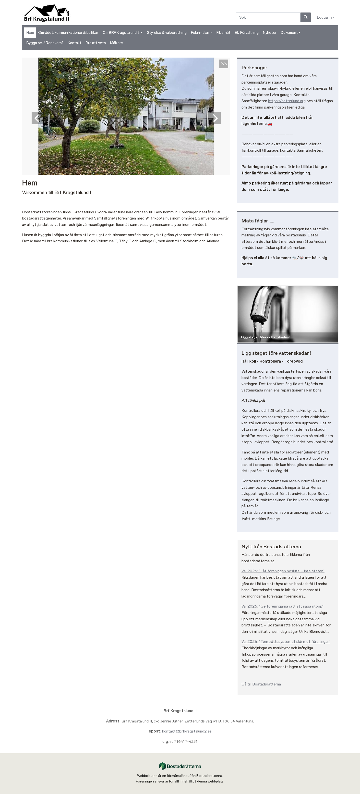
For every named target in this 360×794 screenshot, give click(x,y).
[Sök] (305, 17)
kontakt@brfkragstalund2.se (187, 731)
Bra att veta (96, 43)
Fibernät (223, 32)
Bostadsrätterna (209, 776)
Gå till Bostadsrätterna (261, 684)
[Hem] (47, 12)
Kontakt (74, 43)
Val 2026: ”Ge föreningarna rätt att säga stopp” (282, 606)
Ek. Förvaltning (247, 32)
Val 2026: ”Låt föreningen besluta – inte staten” (282, 571)
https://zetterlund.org (287, 100)
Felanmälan (200, 32)
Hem (30, 32)
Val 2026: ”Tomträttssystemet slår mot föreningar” (285, 641)
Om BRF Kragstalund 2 (121, 32)
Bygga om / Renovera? (44, 43)
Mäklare (116, 43)
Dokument (289, 32)
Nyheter (269, 32)
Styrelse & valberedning (167, 32)
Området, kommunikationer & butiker (68, 32)
